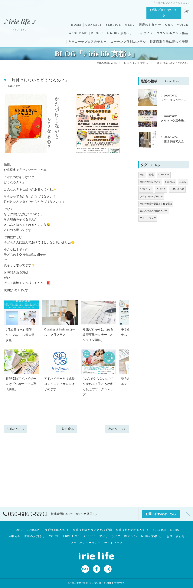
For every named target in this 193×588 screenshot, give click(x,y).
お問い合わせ (177, 189)
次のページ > (117, 428)
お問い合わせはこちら (163, 12)
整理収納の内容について (132, 529)
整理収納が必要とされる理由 (92, 529)
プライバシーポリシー (151, 196)
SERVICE (170, 181)
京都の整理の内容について (153, 211)
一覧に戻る (66, 428)
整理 (151, 174)
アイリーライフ (148, 218)
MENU (182, 181)
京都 (142, 174)
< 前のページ (16, 428)
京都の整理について (150, 181)
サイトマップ (113, 542)
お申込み (14, 536)
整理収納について (57, 529)
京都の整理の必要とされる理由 (156, 203)
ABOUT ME (146, 189)
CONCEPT (164, 174)
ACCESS (161, 189)
